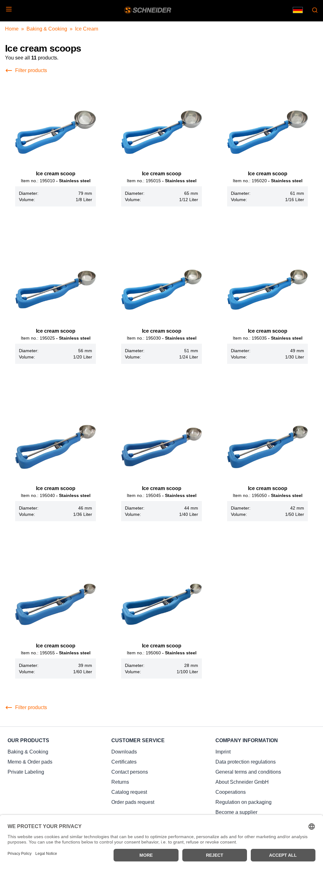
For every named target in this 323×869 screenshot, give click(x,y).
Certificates (124, 762)
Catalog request (129, 792)
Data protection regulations (245, 762)
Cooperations (230, 792)
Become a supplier (236, 812)
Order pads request (132, 802)
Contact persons (129, 772)
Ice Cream (86, 28)
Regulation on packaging (243, 802)
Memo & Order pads (30, 762)
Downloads (124, 751)
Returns (120, 782)
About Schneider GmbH (242, 782)
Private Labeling (26, 772)
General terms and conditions (248, 772)
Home (12, 28)
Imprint (223, 751)
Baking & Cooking (46, 28)
